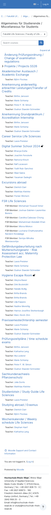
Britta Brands (20, 293)
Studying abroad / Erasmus (20, 405)
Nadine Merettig (22, 306)
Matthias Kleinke (22, 191)
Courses (2, 16)
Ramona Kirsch (21, 160)
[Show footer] (43, 507)
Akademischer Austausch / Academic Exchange (20, 73)
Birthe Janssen (21, 96)
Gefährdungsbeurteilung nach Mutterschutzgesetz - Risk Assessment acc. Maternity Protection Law (22, 251)
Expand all (45, 50)
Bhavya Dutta (20, 151)
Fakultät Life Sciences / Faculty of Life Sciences (13, 16)
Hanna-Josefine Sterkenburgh (29, 310)
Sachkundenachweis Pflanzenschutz (15, 375)
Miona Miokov (25, 226)
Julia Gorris (19, 382)
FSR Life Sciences (14, 201)
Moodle (20, 469)
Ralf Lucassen (21, 164)
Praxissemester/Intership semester (25, 320)
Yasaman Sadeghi (23, 177)
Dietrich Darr (20, 187)
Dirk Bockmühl (21, 284)
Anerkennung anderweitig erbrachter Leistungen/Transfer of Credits (24, 88)
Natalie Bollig (20, 289)
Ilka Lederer (20, 356)
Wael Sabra (19, 173)
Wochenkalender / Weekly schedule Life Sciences (19, 420)
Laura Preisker (21, 141)
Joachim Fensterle (23, 155)
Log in (46, 4)
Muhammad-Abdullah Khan (32, 222)
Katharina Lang (21, 351)
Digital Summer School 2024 (21, 146)
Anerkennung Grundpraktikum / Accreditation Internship (23, 116)
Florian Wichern (21, 196)
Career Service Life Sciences (21, 136)
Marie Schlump (21, 100)
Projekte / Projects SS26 (20, 66)
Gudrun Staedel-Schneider (27, 109)
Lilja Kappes (20, 302)
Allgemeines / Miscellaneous (26, 16)
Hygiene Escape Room (17, 275)
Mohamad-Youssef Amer (31, 206)
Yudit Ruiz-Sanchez (23, 168)
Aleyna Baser (20, 280)
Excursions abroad (14, 182)
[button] (36, 4)
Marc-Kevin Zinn (22, 315)
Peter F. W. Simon (22, 105)
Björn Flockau (20, 79)
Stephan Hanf (21, 427)
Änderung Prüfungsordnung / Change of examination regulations (23, 58)
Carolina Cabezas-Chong (31, 217)
